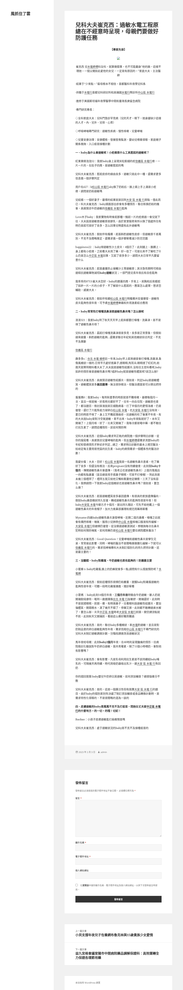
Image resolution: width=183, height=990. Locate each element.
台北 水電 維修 (96, 358)
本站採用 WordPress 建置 (87, 982)
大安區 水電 (88, 504)
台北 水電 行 (120, 599)
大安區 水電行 (140, 410)
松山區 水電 (120, 410)
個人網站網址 (82, 870)
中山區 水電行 (146, 92)
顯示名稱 (80, 842)
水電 (135, 625)
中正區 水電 (96, 255)
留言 (78, 798)
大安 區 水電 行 (135, 199)
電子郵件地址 (83, 856)
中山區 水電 (125, 522)
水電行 (88, 92)
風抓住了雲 (20, 13)
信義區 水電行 (143, 161)
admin (104, 752)
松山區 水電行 (100, 187)
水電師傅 (92, 66)
